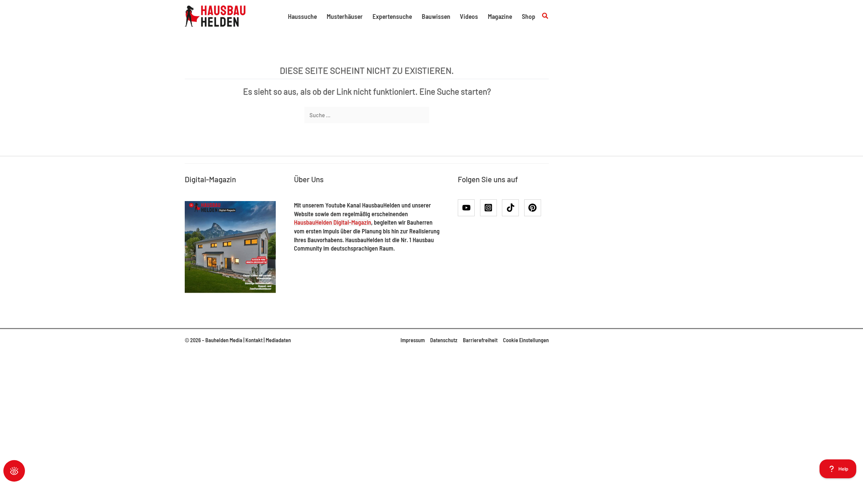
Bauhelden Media (223, 340)
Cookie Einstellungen (526, 340)
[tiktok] (512, 207)
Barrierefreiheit (480, 340)
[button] (545, 16)
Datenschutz (443, 340)
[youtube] (468, 207)
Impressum (412, 340)
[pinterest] (534, 207)
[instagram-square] (490, 207)
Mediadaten (278, 340)
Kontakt (254, 340)
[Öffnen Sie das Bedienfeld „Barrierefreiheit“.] (14, 471)
